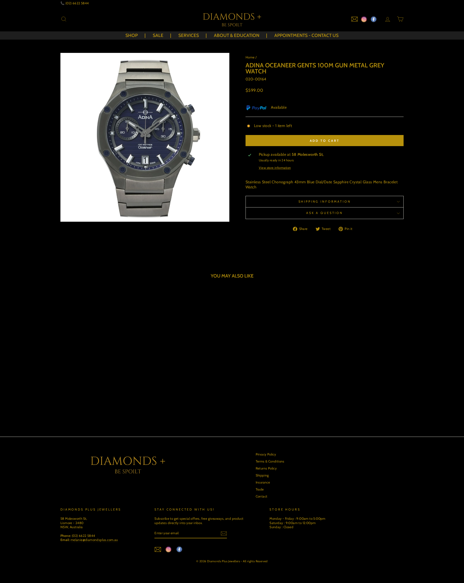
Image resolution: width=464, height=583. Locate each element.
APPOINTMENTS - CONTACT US (306, 35)
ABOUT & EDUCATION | (240, 35)
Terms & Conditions (270, 461)
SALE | (162, 35)
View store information (275, 168)
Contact (262, 496)
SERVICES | (192, 35)
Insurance (263, 482)
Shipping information (324, 201)
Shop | (135, 35)
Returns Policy (266, 468)
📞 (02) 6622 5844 (74, 3)
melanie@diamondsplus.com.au (94, 540)
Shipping (262, 475)
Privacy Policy (266, 454)
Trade (260, 489)
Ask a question (324, 213)
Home (250, 57)
